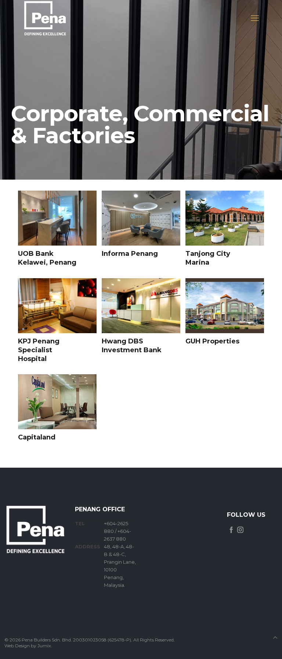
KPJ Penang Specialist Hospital (38, 350)
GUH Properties (212, 341)
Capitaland (36, 437)
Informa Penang (130, 254)
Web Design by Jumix (27, 645)
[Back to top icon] (275, 637)
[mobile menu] (255, 18)
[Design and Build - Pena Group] (45, 18)
